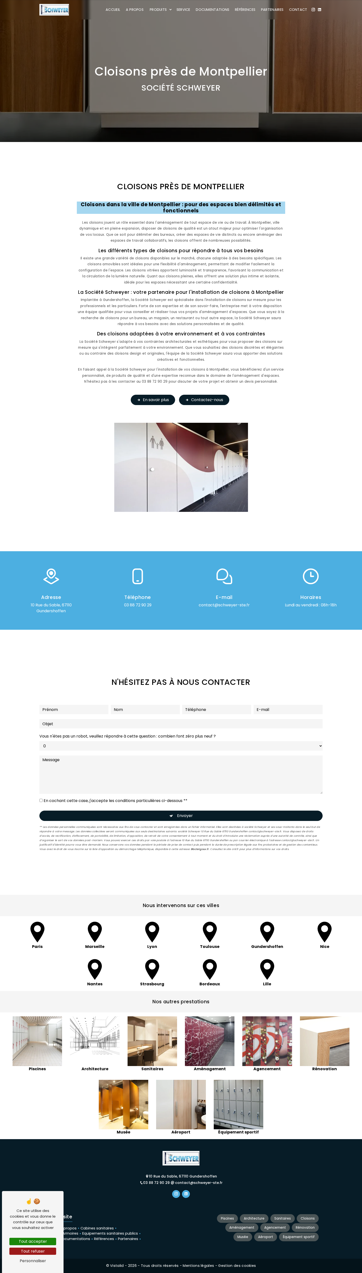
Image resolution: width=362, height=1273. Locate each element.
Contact (298, 9)
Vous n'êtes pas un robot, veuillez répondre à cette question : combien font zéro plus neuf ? (127, 736)
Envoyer (185, 815)
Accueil (113, 9)
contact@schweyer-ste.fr (224, 605)
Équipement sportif (299, 1237)
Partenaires (272, 9)
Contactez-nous (207, 400)
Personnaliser (33, 1261)
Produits (158, 9)
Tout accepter (33, 1241)
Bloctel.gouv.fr (200, 849)
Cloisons (308, 1218)
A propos (135, 9)
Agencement (275, 1227)
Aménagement (241, 1227)
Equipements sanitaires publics (110, 1233)
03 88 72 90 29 (137, 605)
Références (245, 9)
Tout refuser (33, 1251)
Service (183, 9)
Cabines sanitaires (97, 1228)
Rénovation (305, 1227)
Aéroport (265, 1237)
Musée (242, 1237)
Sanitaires (282, 1218)
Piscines (227, 1218)
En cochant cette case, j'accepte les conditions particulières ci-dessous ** (115, 800)
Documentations (212, 9)
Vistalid (117, 1265)
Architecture (254, 1218)
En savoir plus (156, 400)
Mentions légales (198, 1265)
